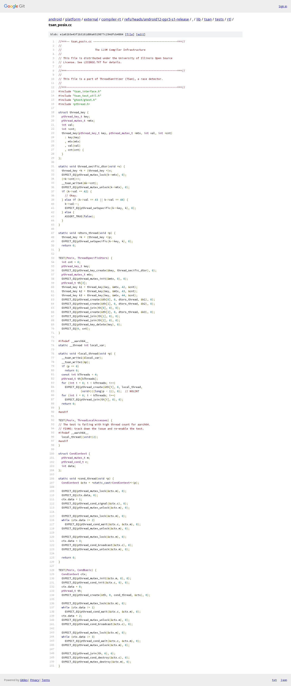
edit (141, 34)
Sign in (283, 6)
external (91, 19)
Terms (46, 680)
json (284, 680)
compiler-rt (111, 19)
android (55, 19)
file (129, 34)
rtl (229, 19)
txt (274, 680)
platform (73, 19)
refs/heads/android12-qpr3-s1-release (156, 19)
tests (219, 19)
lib (198, 19)
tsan (208, 19)
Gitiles (24, 680)
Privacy (34, 680)
